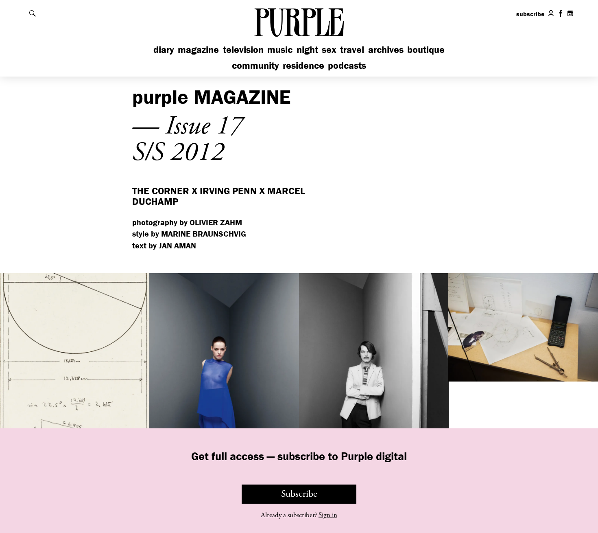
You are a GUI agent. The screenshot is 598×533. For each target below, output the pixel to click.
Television (243, 49)
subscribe (530, 14)
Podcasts (347, 65)
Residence (303, 65)
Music (279, 49)
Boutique (426, 49)
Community (255, 65)
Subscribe (299, 494)
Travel (352, 49)
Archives (386, 49)
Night (307, 49)
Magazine (198, 49)
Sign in (328, 515)
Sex (329, 49)
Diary (163, 49)
